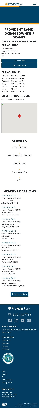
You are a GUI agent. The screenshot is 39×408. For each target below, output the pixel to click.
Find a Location (19, 294)
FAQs (4, 371)
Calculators (6, 340)
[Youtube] (22, 320)
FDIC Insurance (7, 380)
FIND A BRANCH (9, 326)
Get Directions (19, 65)
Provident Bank (9, 195)
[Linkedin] (16, 320)
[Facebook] (10, 320)
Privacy (4, 374)
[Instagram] (29, 320)
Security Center (7, 383)
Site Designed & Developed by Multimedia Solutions (27, 406)
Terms (4, 377)
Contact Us (6, 349)
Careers (5, 346)
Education (5, 343)
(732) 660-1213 (19, 61)
